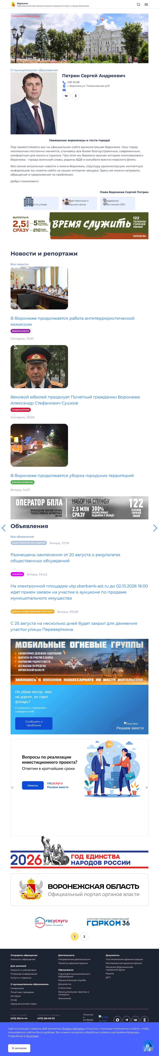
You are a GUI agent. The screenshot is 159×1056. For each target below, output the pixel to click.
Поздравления (20, 410)
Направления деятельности (74, 959)
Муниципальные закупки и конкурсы (73, 993)
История (15, 996)
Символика (17, 988)
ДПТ (108, 977)
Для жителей (18, 966)
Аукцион (17, 574)
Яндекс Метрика (73, 1028)
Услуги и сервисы (21, 977)
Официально (65, 970)
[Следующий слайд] (147, 787)
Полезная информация (24, 973)
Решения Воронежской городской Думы (119, 968)
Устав (14, 1000)
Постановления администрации (124, 959)
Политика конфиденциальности (88, 1020)
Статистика (64, 988)
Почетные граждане (22, 992)
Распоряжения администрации (124, 963)
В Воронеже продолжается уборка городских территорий (72, 475)
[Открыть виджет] (148, 1045)
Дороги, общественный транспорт (32, 611)
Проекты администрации (73, 963)
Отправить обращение (24, 955)
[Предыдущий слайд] (12, 787)
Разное (110, 973)
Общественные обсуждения (28, 543)
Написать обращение (23, 959)
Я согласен (19, 1048)
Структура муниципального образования (74, 975)
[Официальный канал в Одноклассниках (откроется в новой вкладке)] (144, 1020)
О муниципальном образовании (34, 70)
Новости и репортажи (23, 970)
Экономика (64, 998)
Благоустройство (22, 482)
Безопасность (20, 331)
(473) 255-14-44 (19, 1018)
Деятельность (66, 955)
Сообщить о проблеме (34, 723)
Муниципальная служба (72, 980)
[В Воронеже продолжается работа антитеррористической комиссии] (39, 287)
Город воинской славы (24, 1003)
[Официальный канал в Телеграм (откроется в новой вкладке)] (126, 1020)
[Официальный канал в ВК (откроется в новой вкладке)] (135, 1020)
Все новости (19, 264)
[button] (4, 528)
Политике (32, 1036)
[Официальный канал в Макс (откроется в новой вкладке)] (117, 1020)
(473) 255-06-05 (46, 1018)
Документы (64, 984)
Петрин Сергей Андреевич (93, 75)
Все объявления (22, 536)
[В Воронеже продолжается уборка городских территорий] (39, 445)
